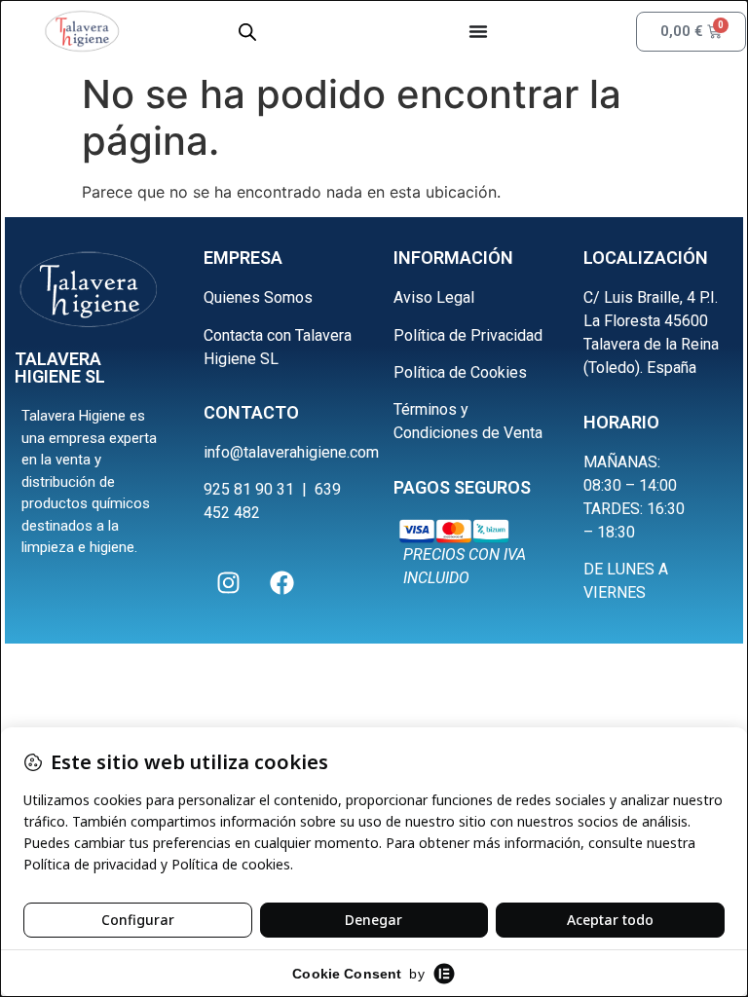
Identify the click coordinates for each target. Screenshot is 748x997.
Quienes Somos (258, 297)
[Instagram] (228, 583)
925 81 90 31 (249, 489)
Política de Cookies (460, 372)
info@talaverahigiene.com (291, 452)
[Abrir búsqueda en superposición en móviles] (247, 31)
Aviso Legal (433, 297)
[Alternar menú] (478, 31)
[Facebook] (281, 583)
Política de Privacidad (467, 335)
